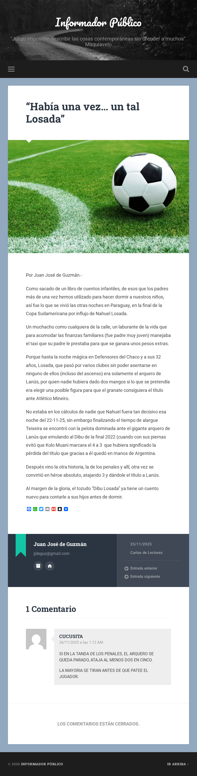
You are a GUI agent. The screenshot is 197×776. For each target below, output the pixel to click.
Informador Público (98, 22)
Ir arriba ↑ (178, 764)
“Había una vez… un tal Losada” (83, 113)
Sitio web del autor (49, 566)
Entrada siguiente (145, 576)
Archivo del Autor (38, 566)
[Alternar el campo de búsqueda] (186, 69)
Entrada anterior (143, 568)
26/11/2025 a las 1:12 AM (81, 642)
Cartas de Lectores (146, 552)
